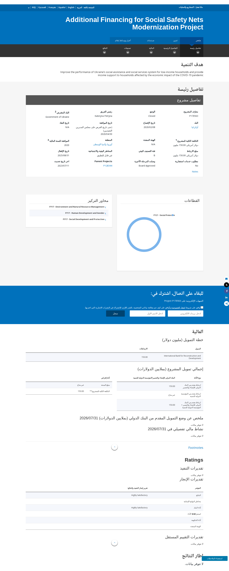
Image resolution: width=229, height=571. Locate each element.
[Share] (226, 291)
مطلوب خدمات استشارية (186, 161)
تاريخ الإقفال (63, 150)
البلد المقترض (62, 112)
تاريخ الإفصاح (149, 122)
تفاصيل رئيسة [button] (195, 48)
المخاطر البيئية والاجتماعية (100, 150)
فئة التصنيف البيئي (147, 150)
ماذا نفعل (199, 7)
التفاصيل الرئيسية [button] (170, 48)
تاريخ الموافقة (106, 122)
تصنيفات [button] (127, 48)
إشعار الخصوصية (178, 307)
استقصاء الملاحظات (214, 558)
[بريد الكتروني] (226, 278)
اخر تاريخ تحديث (61, 161)
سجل (115, 313)
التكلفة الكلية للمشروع (187, 140)
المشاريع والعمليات (186, 7)
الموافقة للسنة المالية (58, 140)
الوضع (152, 111)
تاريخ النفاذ (64, 122)
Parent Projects (103, 161)
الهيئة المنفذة (149, 139)
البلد (196, 122)
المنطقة (108, 139)
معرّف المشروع (191, 111)
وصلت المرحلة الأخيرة (145, 161)
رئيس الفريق (106, 111)
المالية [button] (151, 48)
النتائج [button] (105, 48)
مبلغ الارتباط (192, 150)
